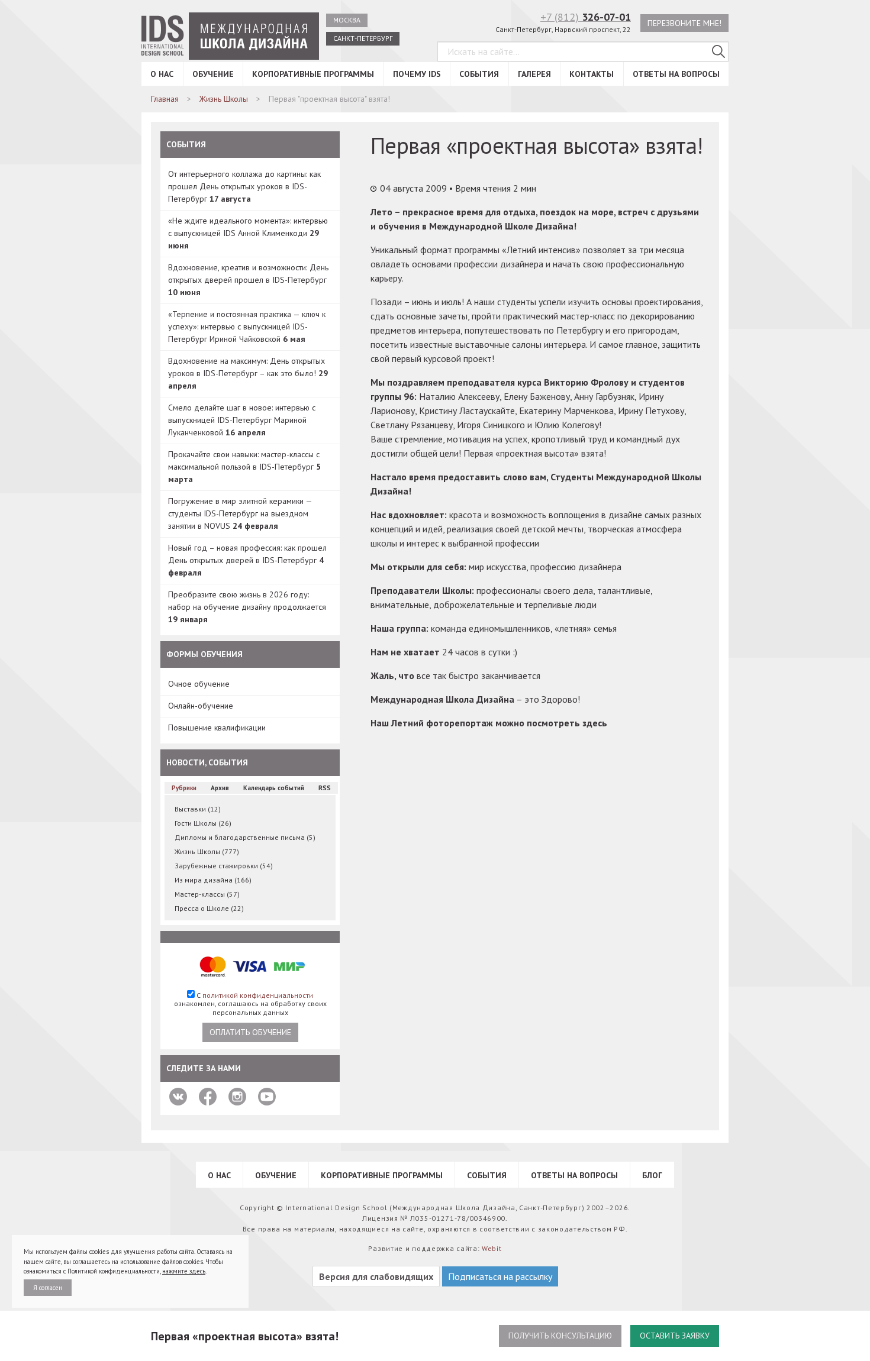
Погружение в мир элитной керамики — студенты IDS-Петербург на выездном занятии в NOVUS (240, 513)
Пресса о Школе (209, 908)
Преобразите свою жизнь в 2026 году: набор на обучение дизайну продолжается (247, 607)
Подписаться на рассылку (500, 1276)
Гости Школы (203, 823)
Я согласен (47, 1288)
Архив (220, 788)
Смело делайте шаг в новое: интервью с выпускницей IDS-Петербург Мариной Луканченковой (241, 420)
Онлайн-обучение (200, 705)
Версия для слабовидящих (376, 1276)
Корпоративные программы (313, 74)
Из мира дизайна (213, 879)
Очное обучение (199, 683)
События (479, 74)
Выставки (198, 808)
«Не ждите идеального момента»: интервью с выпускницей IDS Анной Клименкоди (248, 233)
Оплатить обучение (250, 1032)
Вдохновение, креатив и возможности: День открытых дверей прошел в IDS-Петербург (248, 280)
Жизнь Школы (207, 851)
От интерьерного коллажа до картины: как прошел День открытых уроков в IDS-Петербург (244, 186)
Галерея (534, 74)
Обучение (213, 74)
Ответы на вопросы (676, 74)
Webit (492, 1248)
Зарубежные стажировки (224, 865)
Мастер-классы (207, 894)
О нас (161, 74)
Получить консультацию (560, 1335)
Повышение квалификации (217, 727)
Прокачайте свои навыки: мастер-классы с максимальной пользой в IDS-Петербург (244, 466)
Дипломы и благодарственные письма (245, 837)
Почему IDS (417, 74)
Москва (346, 19)
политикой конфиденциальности (257, 995)
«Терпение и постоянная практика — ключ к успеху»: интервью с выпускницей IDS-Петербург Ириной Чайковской (247, 326)
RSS (324, 788)
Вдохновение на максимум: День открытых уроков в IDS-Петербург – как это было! (248, 373)
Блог (652, 1175)
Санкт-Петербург (362, 38)
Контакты (591, 74)
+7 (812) (585, 17)
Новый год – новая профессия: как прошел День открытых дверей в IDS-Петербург (247, 560)
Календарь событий (273, 788)
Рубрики (184, 788)
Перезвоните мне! (684, 23)
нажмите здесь (183, 1271)
